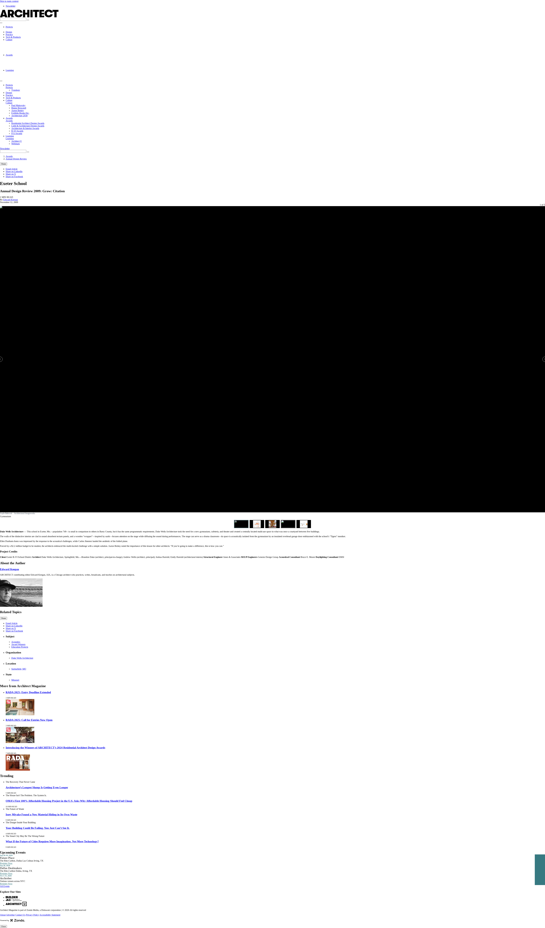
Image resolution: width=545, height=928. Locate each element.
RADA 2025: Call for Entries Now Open (29, 719)
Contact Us (20, 915)
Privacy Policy (32, 915)
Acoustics (15, 642)
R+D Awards (17, 65)
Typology (15, 29)
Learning (10, 70)
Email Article (11, 169)
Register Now (6, 863)
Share (3, 164)
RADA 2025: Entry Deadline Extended (28, 692)
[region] (272, 366)
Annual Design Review (16, 159)
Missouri (15, 680)
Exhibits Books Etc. (20, 50)
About (3, 915)
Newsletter (10, 6)
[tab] (241, 524)
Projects (9, 27)
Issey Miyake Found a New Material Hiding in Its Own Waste (41, 814)
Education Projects (19, 647)
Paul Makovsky (18, 42)
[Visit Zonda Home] (12, 921)
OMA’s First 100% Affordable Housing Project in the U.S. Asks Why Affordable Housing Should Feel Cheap (69, 800)
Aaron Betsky (17, 47)
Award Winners (18, 644)
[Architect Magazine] (29, 16)
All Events (5, 886)
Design (9, 32)
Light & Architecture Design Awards (27, 60)
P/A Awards (16, 67)
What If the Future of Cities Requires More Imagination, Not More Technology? (52, 841)
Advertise (10, 915)
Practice (9, 34)
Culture (9, 39)
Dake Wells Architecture (22, 658)
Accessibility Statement (49, 915)
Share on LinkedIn (14, 171)
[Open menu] (1, 22)
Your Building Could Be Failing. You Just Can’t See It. (38, 827)
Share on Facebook (14, 176)
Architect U (16, 73)
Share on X (11, 174)
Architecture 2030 (19, 52)
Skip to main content (9, 1)
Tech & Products (13, 37)
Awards (9, 55)
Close (3, 926)
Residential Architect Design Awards (27, 57)
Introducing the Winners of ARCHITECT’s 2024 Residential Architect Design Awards (55, 747)
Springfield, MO (18, 669)
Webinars (15, 75)
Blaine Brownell (18, 45)
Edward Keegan (10, 199)
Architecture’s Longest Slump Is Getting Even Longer (37, 787)
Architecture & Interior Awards (25, 62)
